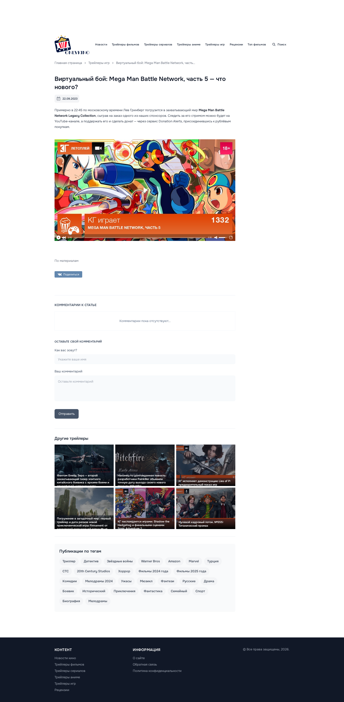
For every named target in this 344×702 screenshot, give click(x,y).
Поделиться (71, 274)
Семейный (179, 591)
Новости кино (65, 658)
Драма (209, 581)
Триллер (69, 561)
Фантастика (153, 591)
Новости (101, 44)
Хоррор (124, 571)
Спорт (200, 591)
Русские (189, 581)
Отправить (67, 414)
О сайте (139, 658)
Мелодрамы (97, 601)
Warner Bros (150, 561)
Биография (71, 601)
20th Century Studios (93, 571)
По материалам (66, 261)
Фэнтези (167, 581)
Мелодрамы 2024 (99, 581)
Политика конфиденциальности (157, 671)
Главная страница (68, 63)
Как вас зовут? (66, 350)
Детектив (91, 561)
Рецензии (236, 44)
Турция (213, 561)
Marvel (194, 561)
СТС (66, 571)
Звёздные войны (120, 561)
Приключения (124, 591)
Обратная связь (145, 664)
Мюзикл (146, 581)
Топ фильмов (257, 44)
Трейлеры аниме (188, 44)
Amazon (174, 561)
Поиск (282, 44)
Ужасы (126, 581)
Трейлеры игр (215, 44)
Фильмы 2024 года (153, 571)
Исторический (93, 591)
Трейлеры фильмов (125, 44)
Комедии (70, 581)
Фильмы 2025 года (191, 571)
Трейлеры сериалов (158, 44)
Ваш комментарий (68, 371)
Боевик (68, 591)
